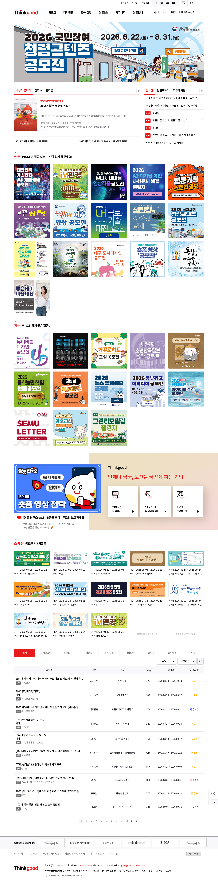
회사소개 (18, 853)
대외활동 (68, 12)
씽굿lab (103, 12)
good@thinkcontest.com (132, 865)
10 (126, 821)
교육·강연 (86, 12)
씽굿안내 (138, 12)
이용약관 (32, 853)
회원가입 (145, 3)
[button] (86, 77)
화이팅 (173, 128)
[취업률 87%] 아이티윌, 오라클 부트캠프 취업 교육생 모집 (172, 105)
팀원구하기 (163, 90)
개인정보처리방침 (50, 853)
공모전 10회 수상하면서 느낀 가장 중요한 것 (173, 135)
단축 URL (194, 853)
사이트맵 (113, 853)
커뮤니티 (120, 12)
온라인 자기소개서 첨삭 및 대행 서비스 (172, 143)
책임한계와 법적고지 (75, 853)
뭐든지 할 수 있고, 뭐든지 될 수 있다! (173, 120)
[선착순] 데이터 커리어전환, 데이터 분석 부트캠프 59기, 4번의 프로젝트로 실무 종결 (172, 98)
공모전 (52, 12)
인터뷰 (49, 90)
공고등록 (124, 2)
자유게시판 (179, 90)
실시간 (149, 90)
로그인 (135, 3)
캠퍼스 (38, 90)
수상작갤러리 (23, 90)
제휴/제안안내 (97, 853)
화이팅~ (173, 113)
